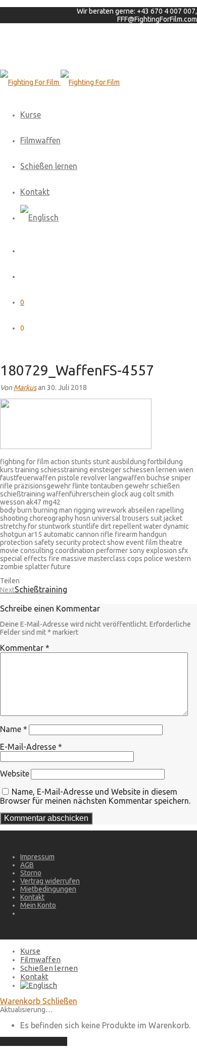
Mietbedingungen (48, 889)
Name (13, 729)
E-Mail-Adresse (31, 746)
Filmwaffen (40, 140)
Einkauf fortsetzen (33, 1041)
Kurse (30, 114)
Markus (25, 387)
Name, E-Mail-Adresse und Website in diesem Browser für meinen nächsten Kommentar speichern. (95, 796)
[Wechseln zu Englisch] (39, 217)
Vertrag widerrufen (50, 881)
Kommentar (25, 647)
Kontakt (35, 191)
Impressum (37, 857)
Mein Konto (38, 905)
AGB (27, 865)
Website (14, 773)
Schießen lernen (48, 166)
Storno (30, 873)
